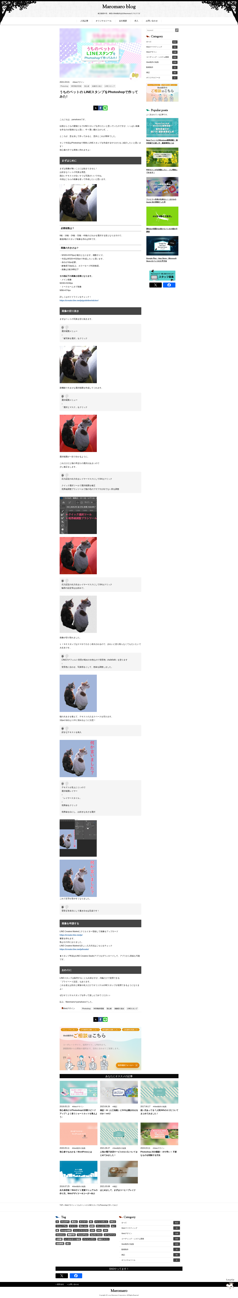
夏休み (74, 1222)
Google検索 (66, 1230)
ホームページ (110, 1235)
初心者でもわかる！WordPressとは (76, 1152)
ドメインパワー (89, 1239)
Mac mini (83, 1226)
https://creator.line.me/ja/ (71, 935)
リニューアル (61, 1226)
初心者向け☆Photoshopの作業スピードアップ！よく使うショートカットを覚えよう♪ (78, 1113)
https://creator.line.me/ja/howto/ (74, 949)
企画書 (59, 1239)
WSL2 (112, 1222)
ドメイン (73, 1226)
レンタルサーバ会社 (72, 1239)
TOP (61, 1205)
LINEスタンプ (110, 86)
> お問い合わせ (73, 1284)
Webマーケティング (161, 47)
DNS (99, 1230)
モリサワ (83, 1222)
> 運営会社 (60, 1284)
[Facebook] (100, 108)
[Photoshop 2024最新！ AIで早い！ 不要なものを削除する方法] (159, 1134)
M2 (91, 1222)
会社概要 (123, 21)
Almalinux (60, 1235)
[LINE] (105, 108)
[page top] (230, 1284)
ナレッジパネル (103, 1226)
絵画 (92, 1226)
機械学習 (71, 1235)
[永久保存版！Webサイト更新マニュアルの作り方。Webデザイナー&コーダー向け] (78, 1172)
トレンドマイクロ (81, 1230)
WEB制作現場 (76, 86)
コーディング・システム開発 (161, 57)
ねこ (113, 1226)
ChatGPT (65, 1222)
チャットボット (101, 1222)
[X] (95, 108)
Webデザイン (69, 1008)
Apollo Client (96, 1235)
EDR (92, 1230)
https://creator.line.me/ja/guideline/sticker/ (79, 300)
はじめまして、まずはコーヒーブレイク (118, 1190)
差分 (68, 1244)
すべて (161, 42)
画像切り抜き (97, 86)
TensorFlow (83, 1235)
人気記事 (84, 21)
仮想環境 (59, 1244)
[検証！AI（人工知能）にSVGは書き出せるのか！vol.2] (119, 1092)
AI (57, 1222)
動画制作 (161, 67)
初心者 (86, 86)
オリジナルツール (104, 21)
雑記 (161, 72)
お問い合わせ (152, 21)
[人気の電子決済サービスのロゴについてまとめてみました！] (119, 1134)
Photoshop (64, 86)
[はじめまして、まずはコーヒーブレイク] (119, 1172)
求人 (136, 21)
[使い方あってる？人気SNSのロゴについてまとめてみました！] (159, 1092)
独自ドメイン (103, 1239)
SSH (105, 1230)
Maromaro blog (119, 6)
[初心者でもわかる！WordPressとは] (78, 1134)
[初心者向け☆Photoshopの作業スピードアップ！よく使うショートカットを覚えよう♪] (78, 1092)
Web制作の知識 (161, 62)
